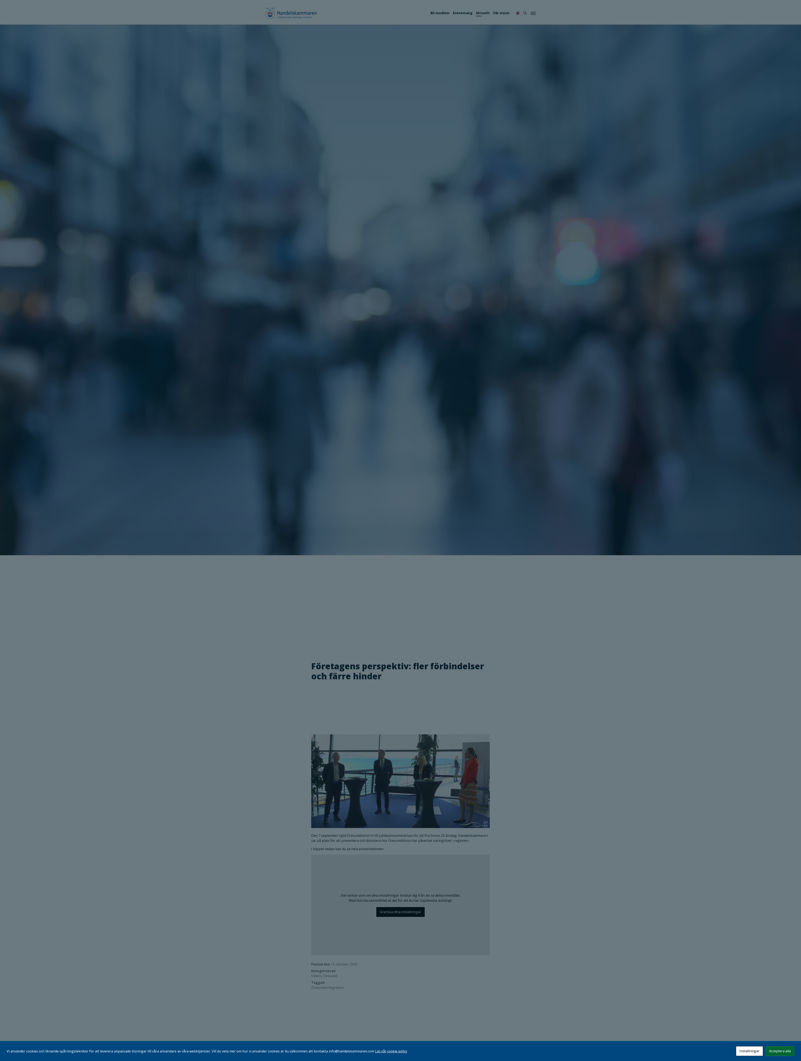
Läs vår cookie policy (391, 1051)
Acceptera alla (780, 1051)
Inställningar (749, 1051)
